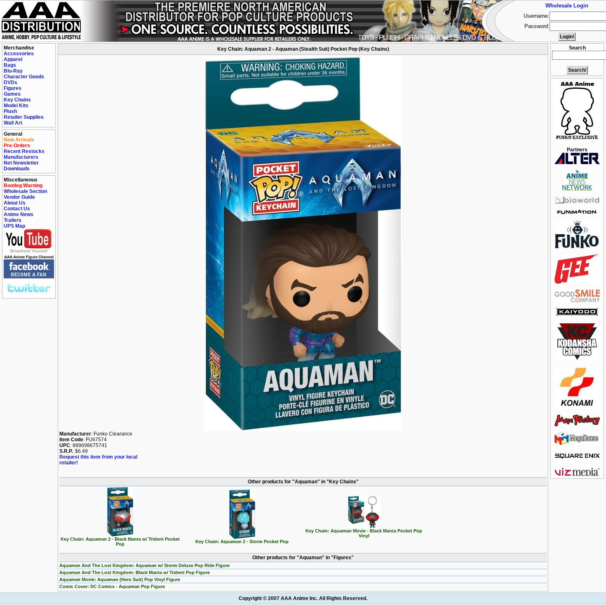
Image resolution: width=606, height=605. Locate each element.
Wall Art (13, 123)
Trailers (12, 220)
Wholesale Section (25, 191)
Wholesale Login (566, 5)
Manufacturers (21, 157)
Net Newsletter (21, 163)
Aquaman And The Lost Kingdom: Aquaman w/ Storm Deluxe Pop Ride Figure (144, 565)
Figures (12, 88)
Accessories (19, 53)
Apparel (13, 59)
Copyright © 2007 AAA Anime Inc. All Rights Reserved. (303, 598)
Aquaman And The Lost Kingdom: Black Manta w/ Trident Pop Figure (134, 572)
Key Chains (17, 100)
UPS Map (14, 226)
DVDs (10, 82)
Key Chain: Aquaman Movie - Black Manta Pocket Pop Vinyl (363, 533)
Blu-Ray (13, 71)
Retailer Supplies (24, 117)
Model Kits (16, 105)
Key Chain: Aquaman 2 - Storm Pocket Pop (242, 541)
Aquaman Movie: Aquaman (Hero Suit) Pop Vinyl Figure (119, 579)
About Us (15, 203)
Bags (10, 65)
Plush (10, 111)
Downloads (17, 169)
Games (12, 94)
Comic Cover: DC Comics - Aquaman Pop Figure (112, 586)
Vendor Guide (19, 197)
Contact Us (17, 209)
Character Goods (24, 77)
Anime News (18, 214)
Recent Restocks (24, 151)
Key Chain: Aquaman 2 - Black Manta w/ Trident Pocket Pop (120, 541)
